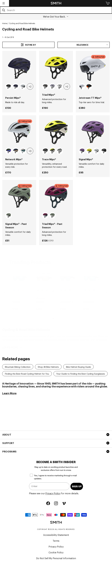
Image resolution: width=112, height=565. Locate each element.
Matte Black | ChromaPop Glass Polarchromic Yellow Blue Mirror (38, 290)
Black (103, 151)
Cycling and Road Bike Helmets (22, 23)
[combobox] (56, 10)
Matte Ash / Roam (45, 86)
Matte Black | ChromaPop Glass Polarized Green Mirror (46, 290)
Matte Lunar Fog (52, 86)
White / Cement (23, 86)
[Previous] (5, 293)
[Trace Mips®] (56, 132)
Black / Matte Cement (45, 151)
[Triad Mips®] (56, 68)
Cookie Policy (56, 552)
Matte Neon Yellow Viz (52, 151)
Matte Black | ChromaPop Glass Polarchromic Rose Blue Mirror (18, 290)
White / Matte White (59, 86)
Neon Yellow (89, 151)
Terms (56, 540)
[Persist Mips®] (19, 68)
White (82, 86)
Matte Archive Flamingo (8, 151)
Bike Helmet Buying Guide (78, 366)
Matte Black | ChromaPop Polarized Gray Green (66, 290)
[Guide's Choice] (44, 278)
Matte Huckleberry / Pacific (45, 215)
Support (8, 443)
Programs (9, 451)
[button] (3, 3)
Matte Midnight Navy (15, 86)
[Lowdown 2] (68, 278)
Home (4, 23)
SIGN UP (77, 486)
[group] (21, 290)
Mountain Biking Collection (17, 366)
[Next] (107, 293)
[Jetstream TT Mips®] (93, 68)
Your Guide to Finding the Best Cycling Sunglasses (80, 373)
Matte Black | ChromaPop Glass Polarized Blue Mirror (14, 290)
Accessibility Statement (56, 534)
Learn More (9, 393)
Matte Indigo (82, 151)
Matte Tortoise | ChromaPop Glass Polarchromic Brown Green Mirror (42, 290)
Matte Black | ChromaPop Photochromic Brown (70, 290)
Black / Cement (8, 86)
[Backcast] (91, 278)
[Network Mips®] (19, 132)
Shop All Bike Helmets (48, 366)
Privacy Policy (52, 493)
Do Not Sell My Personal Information (56, 558)
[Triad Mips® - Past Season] (56, 197)
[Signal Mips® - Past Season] (19, 197)
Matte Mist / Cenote (23, 151)
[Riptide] (20, 278)
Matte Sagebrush (8, 215)
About (6, 434)
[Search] (3, 10)
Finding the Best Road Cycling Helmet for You (27, 373)
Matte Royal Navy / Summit (15, 151)
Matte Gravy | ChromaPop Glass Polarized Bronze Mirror (23, 290)
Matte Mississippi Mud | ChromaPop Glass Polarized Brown (89, 290)
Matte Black (89, 86)
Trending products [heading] (30, 261)
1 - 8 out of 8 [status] (8, 37)
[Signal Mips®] (93, 132)
